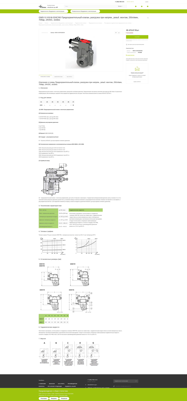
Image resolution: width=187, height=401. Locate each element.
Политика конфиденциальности (123, 386)
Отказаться (64, 398)
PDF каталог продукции (55, 386)
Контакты (41, 386)
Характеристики (58, 76)
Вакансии (52, 383)
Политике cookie (63, 395)
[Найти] (125, 6)
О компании (42, 383)
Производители (72, 383)
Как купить (69, 76)
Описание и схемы (45, 76)
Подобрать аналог (70, 386)
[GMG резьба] (81, 52)
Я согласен (44, 398)
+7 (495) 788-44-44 (119, 1)
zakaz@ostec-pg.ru (51, 7)
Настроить (54, 398)
